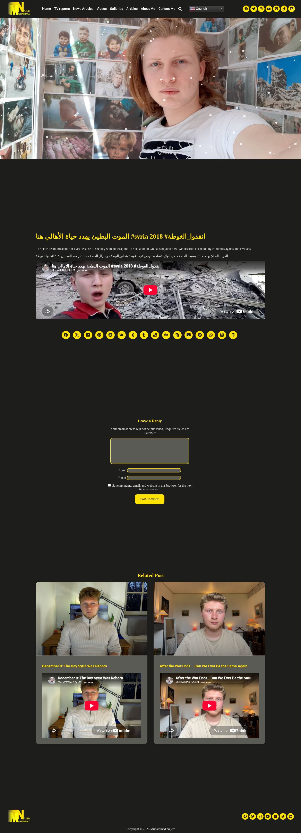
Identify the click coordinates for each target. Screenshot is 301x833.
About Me (148, 9)
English (201, 8)
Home (46, 9)
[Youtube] (269, 9)
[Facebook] (246, 9)
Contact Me (166, 9)
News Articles (83, 9)
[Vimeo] (276, 9)
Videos (102, 9)
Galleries (116, 9)
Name (122, 470)
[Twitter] (253, 9)
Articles (132, 9)
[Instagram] (261, 9)
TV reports (62, 9)
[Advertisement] (150, 190)
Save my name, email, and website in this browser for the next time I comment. (152, 487)
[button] (180, 8)
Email (122, 477)
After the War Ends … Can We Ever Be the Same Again (203, 666)
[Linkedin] (291, 9)
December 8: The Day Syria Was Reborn (74, 666)
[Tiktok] (284, 9)
